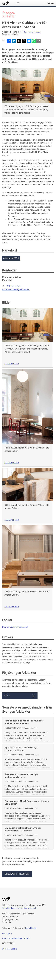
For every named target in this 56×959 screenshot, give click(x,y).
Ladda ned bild (11, 364)
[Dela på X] (19, 41)
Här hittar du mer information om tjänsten (20, 908)
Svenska (6, 949)
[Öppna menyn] (18, 3)
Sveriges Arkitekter (32, 32)
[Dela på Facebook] (9, 41)
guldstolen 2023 (11, 258)
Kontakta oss (30, 928)
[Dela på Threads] (24, 41)
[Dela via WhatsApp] (34, 41)
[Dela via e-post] (38, 41)
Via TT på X (7, 934)
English (14, 949)
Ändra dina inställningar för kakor (16, 938)
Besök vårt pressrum (17, 874)
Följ (7, 695)
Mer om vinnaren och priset (15, 627)
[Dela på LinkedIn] (14, 41)
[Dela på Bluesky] (29, 41)
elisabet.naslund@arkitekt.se (15, 289)
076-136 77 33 (14, 286)
